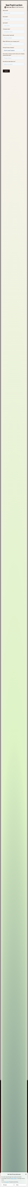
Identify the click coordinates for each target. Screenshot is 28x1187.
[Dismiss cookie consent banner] (26, 1174)
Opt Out (6, 1181)
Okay (17, 1184)
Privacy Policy (14, 1178)
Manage (5, 1184)
